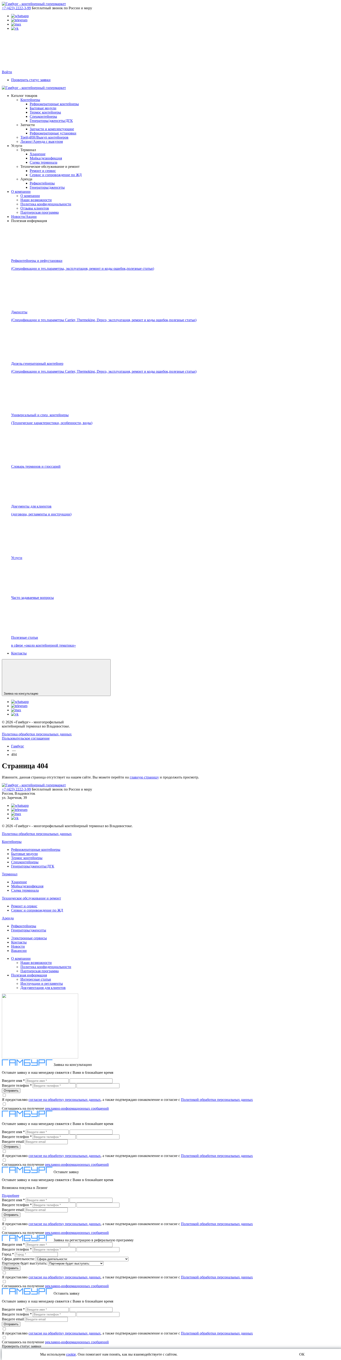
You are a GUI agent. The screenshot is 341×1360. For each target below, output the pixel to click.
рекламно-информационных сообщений (77, 1108)
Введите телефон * (17, 1085)
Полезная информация (29, 975)
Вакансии (19, 951)
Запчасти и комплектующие (52, 129)
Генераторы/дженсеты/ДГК (51, 121)
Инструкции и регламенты (41, 983)
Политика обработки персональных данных (37, 734)
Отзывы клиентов (34, 208)
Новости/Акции (24, 217)
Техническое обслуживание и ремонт (31, 898)
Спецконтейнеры (43, 116)
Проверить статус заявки (31, 80)
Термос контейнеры (45, 112)
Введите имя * (13, 1081)
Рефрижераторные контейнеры (54, 104)
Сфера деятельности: (18, 1259)
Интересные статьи (35, 979)
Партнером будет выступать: (24, 1263)
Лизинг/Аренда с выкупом (41, 141)
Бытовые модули (43, 108)
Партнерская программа (39, 212)
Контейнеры (30, 100)
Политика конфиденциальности (45, 204)
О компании (21, 192)
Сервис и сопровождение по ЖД (56, 175)
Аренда (8, 918)
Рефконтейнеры (42, 183)
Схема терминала (43, 162)
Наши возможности (36, 200)
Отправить (11, 1090)
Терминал (9, 874)
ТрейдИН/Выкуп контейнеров (44, 137)
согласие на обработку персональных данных (65, 1100)
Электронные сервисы (29, 938)
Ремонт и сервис (43, 171)
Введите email (13, 1142)
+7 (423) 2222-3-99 (16, 8)
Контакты (19, 653)
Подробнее (10, 1196)
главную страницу (144, 777)
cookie (71, 1354)
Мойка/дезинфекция (46, 158)
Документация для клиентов (43, 988)
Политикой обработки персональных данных (217, 1100)
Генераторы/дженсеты (47, 187)
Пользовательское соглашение (26, 738)
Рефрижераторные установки (53, 133)
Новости (18, 946)
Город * (8, 1254)
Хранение (37, 154)
